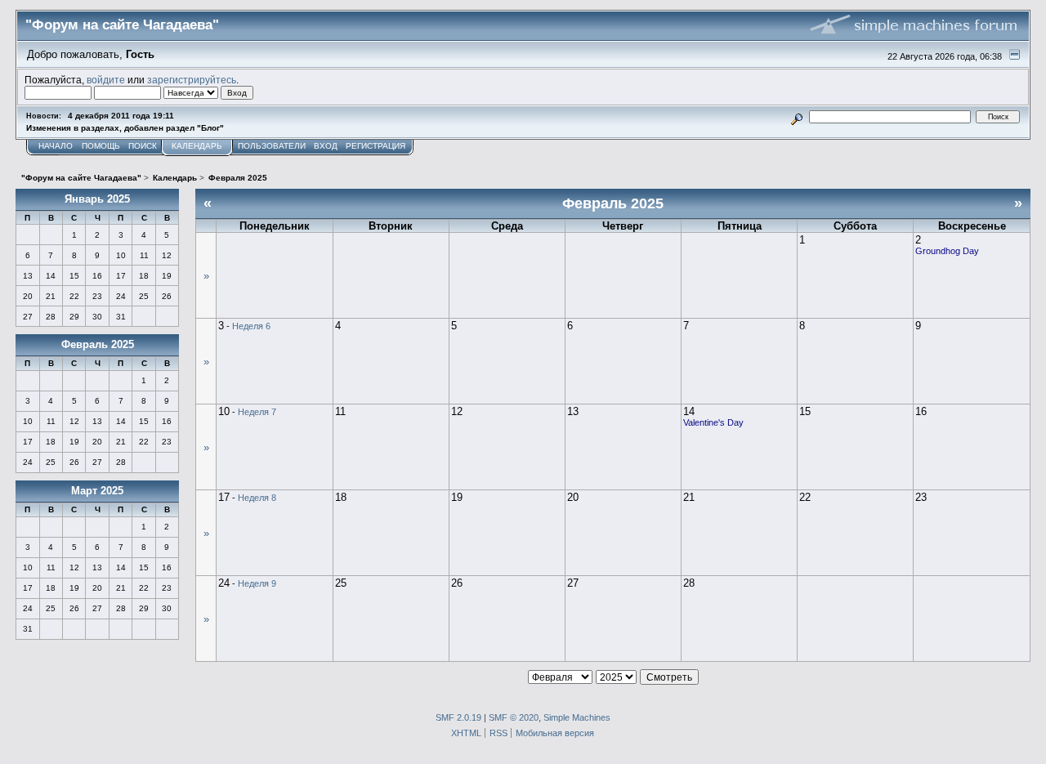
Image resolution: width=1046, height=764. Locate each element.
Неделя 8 (257, 498)
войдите (106, 79)
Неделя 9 (257, 583)
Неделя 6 (251, 326)
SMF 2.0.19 (458, 717)
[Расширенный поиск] (797, 116)
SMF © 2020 (514, 717)
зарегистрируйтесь (191, 79)
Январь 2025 (97, 199)
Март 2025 (97, 491)
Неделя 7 (257, 412)
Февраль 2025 (97, 344)
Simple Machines (576, 717)
